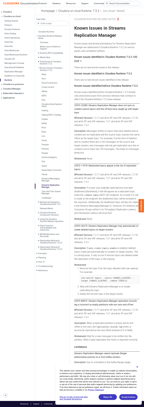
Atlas (44, 74)
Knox (44, 127)
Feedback (141, 206)
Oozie (44, 140)
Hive (43, 100)
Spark (44, 166)
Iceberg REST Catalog (51, 115)
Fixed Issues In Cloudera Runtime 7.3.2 (50, 62)
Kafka (44, 123)
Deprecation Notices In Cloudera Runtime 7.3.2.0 (51, 241)
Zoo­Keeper (46, 198)
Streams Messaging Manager (50, 179)
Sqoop (44, 174)
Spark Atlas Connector (52, 170)
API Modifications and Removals (49, 235)
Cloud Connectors (49, 83)
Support (84, 3)
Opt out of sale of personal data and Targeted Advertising (74, 398)
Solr (43, 161)
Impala (45, 119)
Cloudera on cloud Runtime (75, 11)
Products (43, 3)
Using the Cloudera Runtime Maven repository (51, 220)
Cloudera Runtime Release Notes (50, 37)
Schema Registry (49, 157)
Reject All (108, 397)
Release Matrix (46, 208)
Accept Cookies (128, 397)
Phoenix (45, 149)
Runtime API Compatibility (51, 53)
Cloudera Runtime (46, 32)
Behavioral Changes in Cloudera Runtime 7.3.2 (50, 203)
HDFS (44, 96)
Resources (71, 3)
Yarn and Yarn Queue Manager (51, 192)
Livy (43, 136)
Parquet (45, 144)
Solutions (56, 3)
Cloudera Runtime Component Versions (49, 214)
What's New (45, 57)
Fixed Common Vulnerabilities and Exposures (48, 227)
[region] (98, 384)
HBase (44, 91)
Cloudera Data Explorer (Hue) (52, 105)
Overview (44, 42)
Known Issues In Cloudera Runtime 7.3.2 (51, 69)
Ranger (45, 153)
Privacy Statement (96, 390)
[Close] (137, 367)
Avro (44, 79)
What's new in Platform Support (50, 48)
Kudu (44, 132)
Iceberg (45, 110)
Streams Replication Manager (51, 186)
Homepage (48, 11)
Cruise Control (48, 87)
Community (99, 3)
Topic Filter (41, 19)
